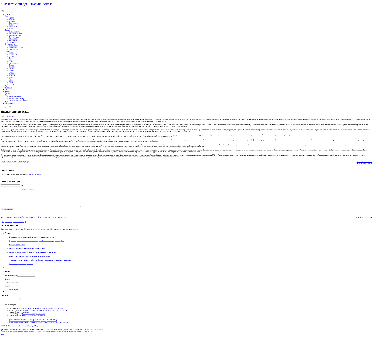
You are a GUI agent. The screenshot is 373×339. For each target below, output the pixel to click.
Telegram (11, 116)
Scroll (2, 334)
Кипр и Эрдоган (362, 217)
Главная (7, 14)
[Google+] (11, 162)
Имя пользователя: (11, 275)
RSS (6, 95)
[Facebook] (2, 162)
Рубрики (7, 51)
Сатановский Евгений (364, 163)
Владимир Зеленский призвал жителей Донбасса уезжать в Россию (35, 217)
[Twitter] (4, 162)
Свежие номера (10, 44)
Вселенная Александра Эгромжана (33, 314)
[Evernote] (24, 162)
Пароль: (7, 279)
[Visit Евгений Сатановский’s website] (364, 162)
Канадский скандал (35, 174)
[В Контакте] (6, 162)
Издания (7, 30)
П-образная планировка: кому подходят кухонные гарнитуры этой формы (33, 319)
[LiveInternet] (17, 162)
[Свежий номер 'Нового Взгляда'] (12, 229)
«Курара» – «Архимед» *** (23, 312)
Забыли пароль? (14, 289)
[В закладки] (21, 162)
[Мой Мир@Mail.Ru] (15, 162)
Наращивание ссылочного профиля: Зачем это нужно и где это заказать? (33, 321)
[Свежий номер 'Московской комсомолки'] (65, 229)
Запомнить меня (12, 283)
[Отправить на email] (19, 162)
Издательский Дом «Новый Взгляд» (21, 326)
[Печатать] (26, 162)
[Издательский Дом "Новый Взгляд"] (13, 222)
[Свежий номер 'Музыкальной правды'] (37, 229)
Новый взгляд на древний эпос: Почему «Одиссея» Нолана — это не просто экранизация (38, 322)
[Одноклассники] (9, 162)
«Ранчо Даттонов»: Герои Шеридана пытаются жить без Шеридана (41, 308)
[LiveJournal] (13, 162)
